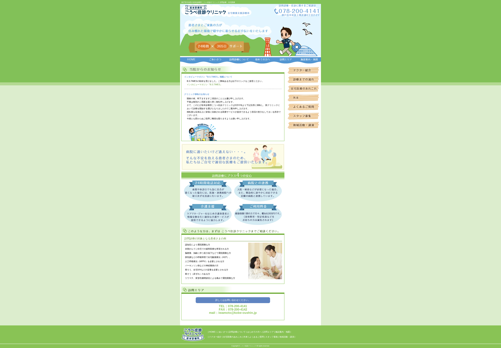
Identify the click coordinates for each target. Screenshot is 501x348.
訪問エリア (268, 332)
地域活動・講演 (286, 337)
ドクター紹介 (215, 337)
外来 (245, 337)
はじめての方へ (254, 332)
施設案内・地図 (282, 332)
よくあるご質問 (256, 337)
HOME (212, 332)
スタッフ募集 (271, 337)
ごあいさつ (222, 332)
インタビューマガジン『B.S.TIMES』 (204, 84)
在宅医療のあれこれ (232, 337)
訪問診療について (237, 332)
